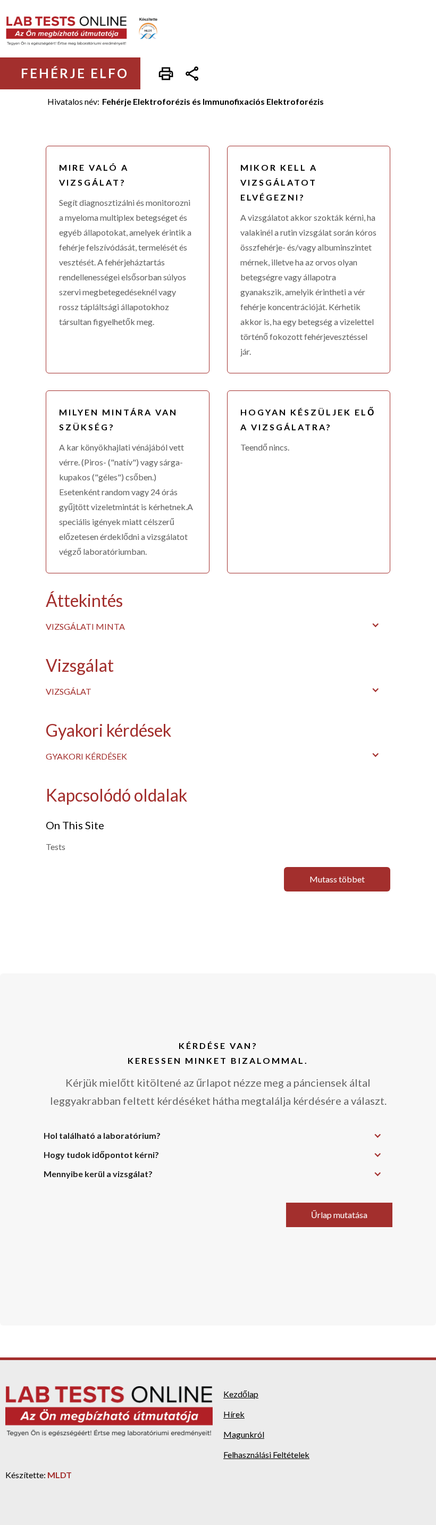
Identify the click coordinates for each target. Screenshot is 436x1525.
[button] (218, 625)
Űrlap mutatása (339, 1215)
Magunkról (243, 1434)
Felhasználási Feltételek (266, 1454)
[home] (89, 30)
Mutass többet (337, 879)
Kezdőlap (240, 1394)
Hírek (234, 1414)
